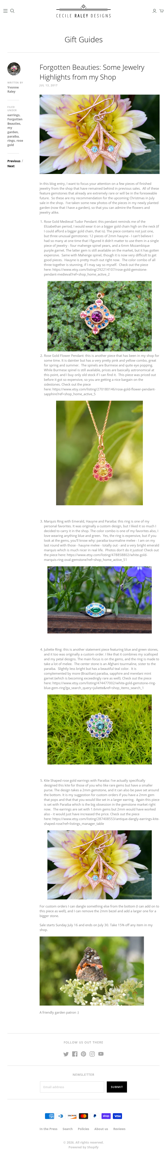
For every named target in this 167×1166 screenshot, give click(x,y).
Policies (83, 1129)
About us (101, 1129)
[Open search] (12, 11)
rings (11, 140)
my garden (12, 130)
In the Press (48, 1129)
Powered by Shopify (83, 1147)
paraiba (13, 136)
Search (68, 1129)
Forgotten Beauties (14, 121)
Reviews (119, 1129)
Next (11, 166)
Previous (13, 161)
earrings (13, 115)
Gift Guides (84, 39)
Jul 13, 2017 (49, 85)
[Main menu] (5, 11)
